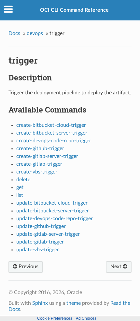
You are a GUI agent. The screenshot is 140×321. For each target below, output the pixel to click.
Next (116, 266)
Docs (14, 33)
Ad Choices (86, 318)
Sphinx (40, 303)
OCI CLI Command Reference (74, 10)
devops (35, 33)
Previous (27, 266)
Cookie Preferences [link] (54, 318)
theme (73, 303)
